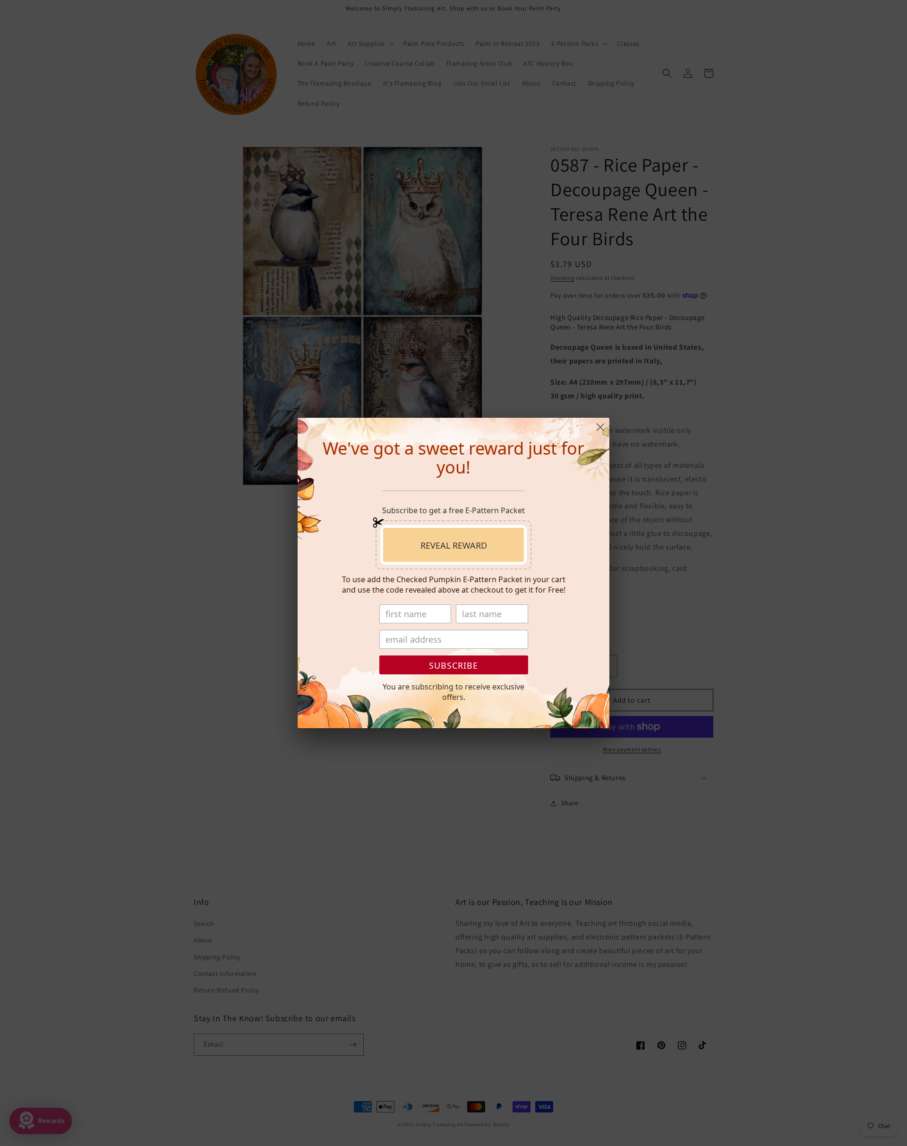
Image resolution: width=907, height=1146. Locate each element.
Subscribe (453, 665)
